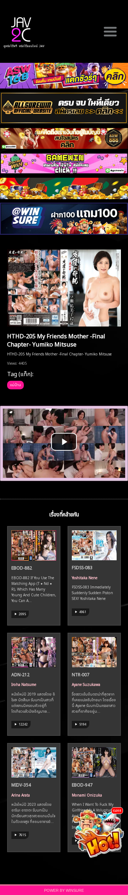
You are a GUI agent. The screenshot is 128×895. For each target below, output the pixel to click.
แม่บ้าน (15, 384)
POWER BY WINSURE (64, 890)
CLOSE (117, 810)
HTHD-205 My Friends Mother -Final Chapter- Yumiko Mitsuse (56, 340)
